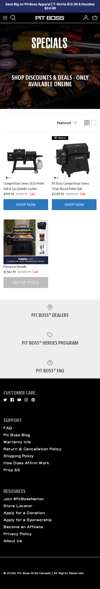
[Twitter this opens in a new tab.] (5, 400)
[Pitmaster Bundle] (25, 241)
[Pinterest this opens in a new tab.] (33, 400)
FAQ (7, 428)
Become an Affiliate (23, 527)
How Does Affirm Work (26, 463)
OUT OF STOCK (26, 282)
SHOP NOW (26, 205)
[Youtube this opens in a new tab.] (19, 400)
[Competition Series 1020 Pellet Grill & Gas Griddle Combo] (25, 158)
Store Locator (18, 506)
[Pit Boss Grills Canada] (50, 18)
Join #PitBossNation (23, 499)
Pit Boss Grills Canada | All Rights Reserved (50, 573)
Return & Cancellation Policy (32, 449)
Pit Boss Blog (16, 435)
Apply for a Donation (24, 513)
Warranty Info (17, 442)
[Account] (85, 18)
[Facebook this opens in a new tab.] (12, 400)
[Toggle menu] (5, 18)
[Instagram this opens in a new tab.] (26, 400)
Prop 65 (11, 470)
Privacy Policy (17, 534)
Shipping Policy (18, 456)
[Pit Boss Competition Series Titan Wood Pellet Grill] (74, 158)
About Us (12, 541)
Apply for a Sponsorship (27, 520)
